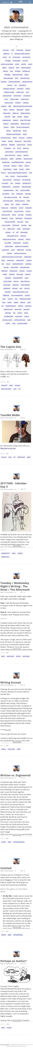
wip (14, 313)
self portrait (14, 267)
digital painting (25, 113)
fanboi (4, 141)
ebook (15, 137)
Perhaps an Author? (13, 961)
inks (11, 183)
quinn (13, 250)
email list (21, 137)
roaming (29, 260)
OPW (20, 1)
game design (9, 151)
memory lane (5, 215)
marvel (21, 208)
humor (12, 176)
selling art (4, 271)
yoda (13, 323)
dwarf (25, 134)
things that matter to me (20, 292)
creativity (26, 102)
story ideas (6, 285)
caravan (9, 85)
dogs (13, 116)
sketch (5, 274)
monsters (29, 215)
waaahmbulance (11, 306)
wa (2, 306)
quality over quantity (21, 246)
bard (17, 67)
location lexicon (20, 201)
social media (7, 281)
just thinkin (5, 194)
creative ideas (14, 99)
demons (12, 109)
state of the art (25, 281)
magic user (4, 208)
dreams (6, 127)
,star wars (6, 50)
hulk (30, 173)
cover (6, 99)
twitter (9, 302)
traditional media (25, 299)
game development (21, 151)
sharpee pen (13, 271)
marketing (13, 208)
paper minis (11, 229)
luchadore (25, 204)
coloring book (7, 95)
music (11, 218)
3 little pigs (19, 50)
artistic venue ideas (7, 64)
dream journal (25, 123)
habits (20, 166)
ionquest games (8, 190)
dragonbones (7, 120)
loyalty (18, 204)
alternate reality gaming (22, 53)
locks (28, 201)
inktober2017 (26, 183)
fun (14, 148)
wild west (8, 313)
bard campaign (26, 67)
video (29, 302)
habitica (14, 166)
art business (16, 57)
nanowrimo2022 (10, 222)
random (9, 253)
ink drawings (26, 180)
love (12, 204)
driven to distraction (23, 127)
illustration (16, 180)
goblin (12, 159)
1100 (12, 50)
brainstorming (24, 78)
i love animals (7, 180)
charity (28, 88)
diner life (7, 116)
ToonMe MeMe (10, 415)
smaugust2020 (18, 278)
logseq (7, 204)
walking (20, 306)
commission (17, 95)
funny (19, 148)
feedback (12, 144)
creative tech (25, 99)
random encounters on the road (12, 257)
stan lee (15, 281)
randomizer (27, 257)
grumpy (28, 162)
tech (21, 288)
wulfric (8, 323)
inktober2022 (6, 187)
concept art (26, 95)
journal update (25, 190)
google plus (6, 162)
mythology (18, 218)
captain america (27, 81)
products (25, 243)
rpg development (17, 264)
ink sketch (5, 183)
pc (13, 232)
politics (28, 239)
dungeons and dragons (13, 134)
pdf (17, 232)
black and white (17, 74)
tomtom (27, 295)
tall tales (15, 288)
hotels (28, 169)
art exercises (26, 57)
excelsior (29, 137)
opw (30, 225)
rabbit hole (20, 250)
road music (10, 260)
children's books (9, 92)
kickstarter (19, 194)
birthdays (7, 74)
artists (17, 64)
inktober (17, 183)
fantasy (10, 141)
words (26, 313)
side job (22, 271)
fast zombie (27, 141)
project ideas (9, 246)
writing (26, 316)
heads (15, 169)
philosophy (23, 232)
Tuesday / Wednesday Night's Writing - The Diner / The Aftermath (15, 586)
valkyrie (22, 302)
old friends (15, 225)
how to (3, 173)
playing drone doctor (9, 239)
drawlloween (15, 123)
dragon (26, 116)
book (16, 78)
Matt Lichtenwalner (7, 349)
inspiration (16, 187)
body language (8, 78)
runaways (28, 264)
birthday (17, 71)
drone (25, 130)
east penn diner (6, 137)
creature (3, 106)
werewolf (26, 309)
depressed (20, 109)
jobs (17, 190)
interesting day (26, 187)
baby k (4, 67)
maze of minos (19, 211)
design (27, 109)
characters (20, 88)
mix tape (20, 215)
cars (15, 85)
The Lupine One (10, 347)
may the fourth (7, 211)
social (26, 278)
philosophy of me (12, 236)
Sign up (6, 2)
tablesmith (6, 288)
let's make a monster (10, 197)
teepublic (8, 292)
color (27, 92)
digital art (16, 113)
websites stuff (8, 309)
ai (12, 53)
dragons (15, 120)
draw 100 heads (25, 120)
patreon (8, 232)
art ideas (8, 60)
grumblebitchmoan (18, 162)
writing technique (19, 320)
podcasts (21, 239)
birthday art (26, 71)
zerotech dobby (22, 323)
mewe (14, 215)
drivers (8, 130)
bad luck (11, 67)
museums (4, 218)
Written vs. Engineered (15, 775)
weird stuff (18, 309)
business (4, 81)
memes (28, 211)
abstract (27, 50)
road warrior (20, 260)
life (20, 197)
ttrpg (3, 302)
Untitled (5, 868)
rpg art (8, 264)
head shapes (7, 169)
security (6, 267)
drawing (5, 123)
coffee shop (20, 92)
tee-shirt (27, 288)
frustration (7, 148)
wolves (20, 313)
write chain (18, 316)
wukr (29, 320)
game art (26, 148)
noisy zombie (6, 225)
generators (4, 159)
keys (12, 194)
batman (5, 71)
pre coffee (8, 243)
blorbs (27, 74)
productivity (17, 243)
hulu (7, 176)
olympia (23, 225)
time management (17, 295)
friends (29, 144)
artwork (23, 64)
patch (19, 229)
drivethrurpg (17, 130)
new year (20, 222)
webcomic (28, 306)
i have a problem (22, 176)
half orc (27, 166)
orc (4, 229)
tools (4, 299)
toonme (10, 299)
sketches (11, 274)
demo (5, 109)
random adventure (20, 253)
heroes (21, 169)
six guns (29, 271)
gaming (26, 155)
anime (5, 57)
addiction (6, 53)
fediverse (4, 144)
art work (25, 60)
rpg (3, 264)
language (28, 194)
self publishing (24, 267)
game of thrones (10, 155)
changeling (22, 85)
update (16, 302)
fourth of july (21, 144)
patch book (26, 229)
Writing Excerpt (10, 682)
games (19, 155)
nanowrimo (28, 218)
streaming (15, 285)
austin (30, 64)
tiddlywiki (6, 295)
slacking (27, 274)
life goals (26, 197)
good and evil (28, 159)
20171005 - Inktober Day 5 (13, 484)
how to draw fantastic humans (17, 173)
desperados (6, 113)
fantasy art (18, 141)
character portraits (9, 88)
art (10, 57)
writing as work (7, 320)
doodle (19, 116)
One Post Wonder (4, 1044)
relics (3, 260)
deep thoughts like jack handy (22, 106)
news (27, 222)
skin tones (20, 274)
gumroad (6, 166)
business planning (14, 81)
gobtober (19, 159)
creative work (8, 102)
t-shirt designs (25, 285)
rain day (28, 250)
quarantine (5, 250)
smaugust (8, 278)
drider (12, 127)
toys (16, 299)
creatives (18, 102)
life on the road (8, 201)
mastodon (28, 208)
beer (11, 71)
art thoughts (16, 60)
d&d (9, 106)
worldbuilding (8, 316)
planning (23, 236)
